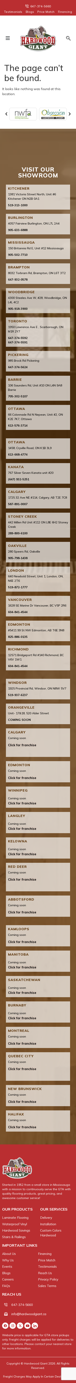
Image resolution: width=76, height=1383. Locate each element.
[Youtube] (27, 1326)
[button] (7, 38)
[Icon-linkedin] (35, 1326)
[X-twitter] (20, 1326)
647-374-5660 (22, 1305)
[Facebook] (5, 1326)
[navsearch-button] (66, 38)
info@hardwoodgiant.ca (28, 1314)
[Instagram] (13, 1326)
